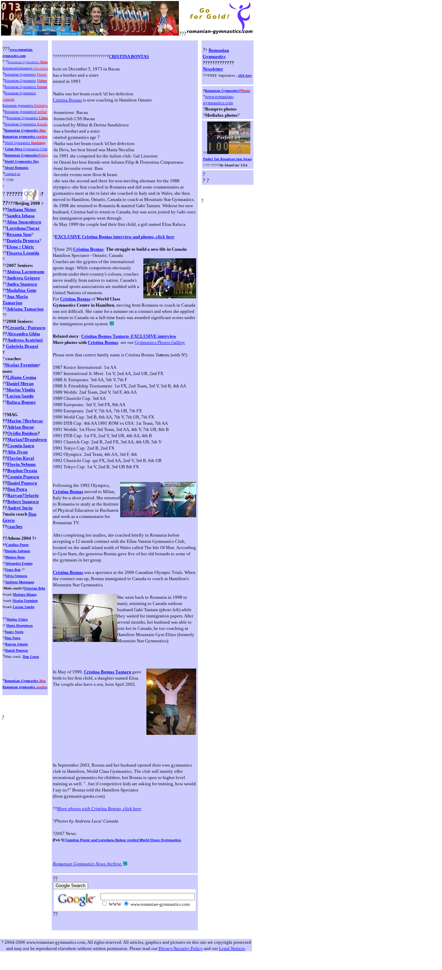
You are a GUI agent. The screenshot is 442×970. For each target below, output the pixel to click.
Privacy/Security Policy (180, 948)
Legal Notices (232, 948)
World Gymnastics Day (21, 161)
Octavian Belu (34, 588)
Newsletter (213, 68)
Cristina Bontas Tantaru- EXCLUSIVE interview (128, 336)
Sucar (34, 228)
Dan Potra (17, 489)
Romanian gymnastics (24, 136)
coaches (14, 526)
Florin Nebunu (21, 464)
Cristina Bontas (67, 100)
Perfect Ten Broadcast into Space (227, 159)
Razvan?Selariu (23, 495)
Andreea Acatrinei (25, 340)
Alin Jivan (17, 451)
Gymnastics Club (26, 149)
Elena (20, 246)
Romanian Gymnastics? (227, 91)
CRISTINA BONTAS (129, 56)
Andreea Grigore (23, 277)
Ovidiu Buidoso (22, 433)
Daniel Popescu (22, 483)
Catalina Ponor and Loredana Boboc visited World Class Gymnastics (123, 840)
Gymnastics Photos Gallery (160, 342)
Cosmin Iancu (20, 445)
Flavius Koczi (20, 458)
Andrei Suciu (19, 507)
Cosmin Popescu (23, 476)
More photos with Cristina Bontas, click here (99, 808)
